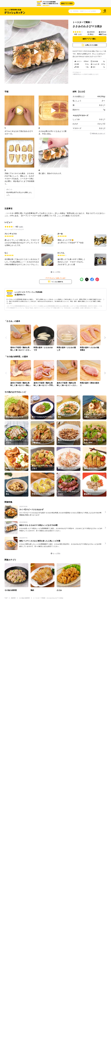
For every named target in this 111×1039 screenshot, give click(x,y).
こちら (59, 215)
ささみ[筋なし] (78, 96)
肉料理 (13, 598)
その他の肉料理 (24, 598)
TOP (6, 598)
